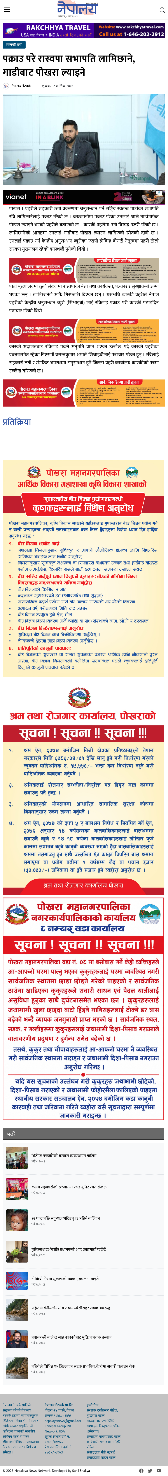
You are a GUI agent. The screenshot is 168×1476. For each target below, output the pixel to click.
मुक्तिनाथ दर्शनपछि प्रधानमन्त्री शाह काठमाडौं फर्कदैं (69, 1249)
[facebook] (141, 1471)
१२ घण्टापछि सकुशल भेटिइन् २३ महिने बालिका (66, 1218)
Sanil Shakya (81, 1471)
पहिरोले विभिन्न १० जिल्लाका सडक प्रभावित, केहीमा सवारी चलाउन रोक (83, 1366)
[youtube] (159, 1471)
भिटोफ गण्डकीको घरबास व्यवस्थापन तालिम (64, 1156)
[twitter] (150, 1471)
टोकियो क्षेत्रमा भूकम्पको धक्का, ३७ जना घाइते (65, 1279)
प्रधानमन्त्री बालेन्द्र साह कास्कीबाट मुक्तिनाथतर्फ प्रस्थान (72, 1337)
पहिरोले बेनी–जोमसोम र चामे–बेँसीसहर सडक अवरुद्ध (71, 1308)
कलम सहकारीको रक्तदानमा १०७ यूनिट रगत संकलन (70, 1187)
